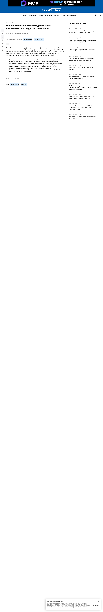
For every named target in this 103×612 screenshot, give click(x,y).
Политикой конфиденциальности (80, 607)
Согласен (95, 605)
